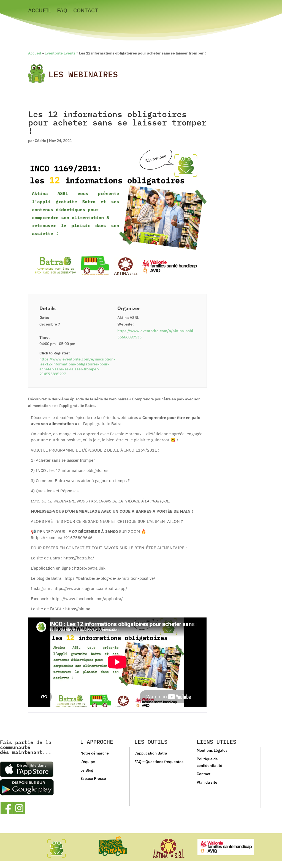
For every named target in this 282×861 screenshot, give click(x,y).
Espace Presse (93, 778)
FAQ (62, 11)
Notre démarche (94, 753)
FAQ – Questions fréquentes (158, 761)
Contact (85, 11)
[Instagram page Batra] (19, 808)
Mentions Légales (212, 750)
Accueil (39, 11)
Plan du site (207, 782)
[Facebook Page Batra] (7, 808)
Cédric (40, 140)
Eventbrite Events (60, 53)
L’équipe (87, 761)
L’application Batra (150, 753)
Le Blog (86, 770)
